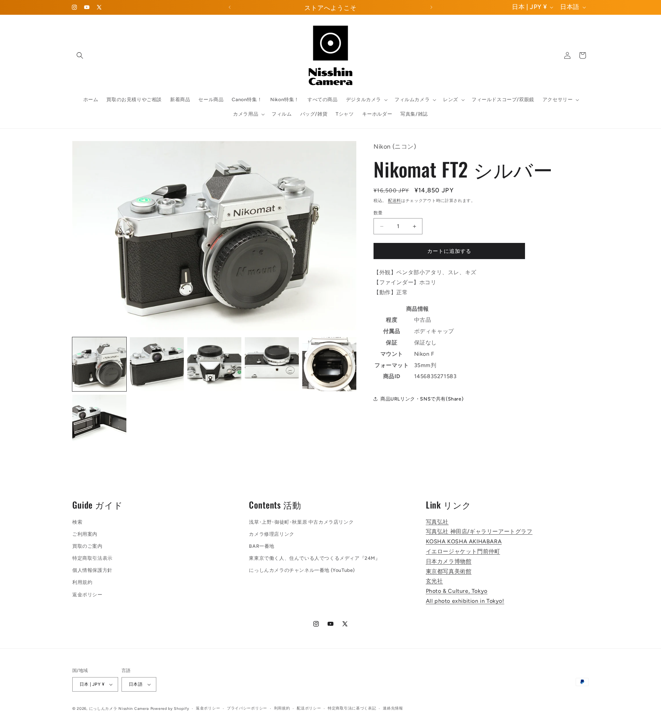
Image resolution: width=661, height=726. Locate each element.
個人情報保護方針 (92, 570)
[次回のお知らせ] (431, 7)
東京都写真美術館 (449, 571)
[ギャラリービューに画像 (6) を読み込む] (99, 422)
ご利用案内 (84, 534)
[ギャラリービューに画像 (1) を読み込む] (99, 364)
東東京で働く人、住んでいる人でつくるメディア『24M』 (314, 558)
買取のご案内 (87, 546)
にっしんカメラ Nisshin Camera (119, 708)
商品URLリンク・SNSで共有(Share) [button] (421, 399)
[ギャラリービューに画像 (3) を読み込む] (214, 364)
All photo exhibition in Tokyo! (465, 601)
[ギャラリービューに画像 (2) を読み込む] (157, 364)
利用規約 (82, 583)
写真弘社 (437, 522)
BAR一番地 (261, 546)
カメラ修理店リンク (271, 534)
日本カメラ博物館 (449, 561)
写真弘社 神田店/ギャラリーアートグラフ (479, 531)
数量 (378, 212)
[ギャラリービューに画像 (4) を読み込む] (272, 364)
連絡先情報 (393, 708)
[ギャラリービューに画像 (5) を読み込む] (329, 364)
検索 (77, 522)
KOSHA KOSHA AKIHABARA (464, 541)
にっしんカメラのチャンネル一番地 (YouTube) (302, 570)
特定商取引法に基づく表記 (352, 708)
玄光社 (434, 581)
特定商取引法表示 (92, 558)
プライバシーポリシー (247, 708)
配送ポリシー (309, 708)
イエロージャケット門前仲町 (463, 551)
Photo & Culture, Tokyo (456, 591)
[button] (79, 55)
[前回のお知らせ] (229, 7)
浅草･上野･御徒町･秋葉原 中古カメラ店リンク (301, 522)
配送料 (394, 200)
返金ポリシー (87, 595)
